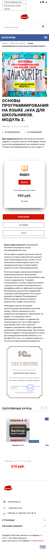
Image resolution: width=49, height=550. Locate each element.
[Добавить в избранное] (20, 420)
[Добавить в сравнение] (31, 420)
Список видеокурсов (12, 2)
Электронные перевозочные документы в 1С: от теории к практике (27, 446)
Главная (6, 43)
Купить (24, 182)
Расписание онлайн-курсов (12, 7)
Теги (23, 233)
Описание (23, 217)
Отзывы (23, 225)
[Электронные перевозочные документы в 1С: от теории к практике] (27, 430)
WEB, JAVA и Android (19, 43)
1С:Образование (37, 541)
